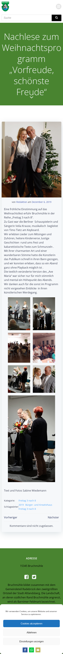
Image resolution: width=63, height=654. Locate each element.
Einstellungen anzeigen (31, 641)
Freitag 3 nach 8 (27, 500)
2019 (21, 504)
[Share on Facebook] (25, 649)
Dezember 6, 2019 (41, 201)
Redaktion (21, 201)
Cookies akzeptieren (31, 623)
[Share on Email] (38, 649)
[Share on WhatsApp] (31, 649)
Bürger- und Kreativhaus (38, 504)
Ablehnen (32, 632)
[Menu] (58, 6)
